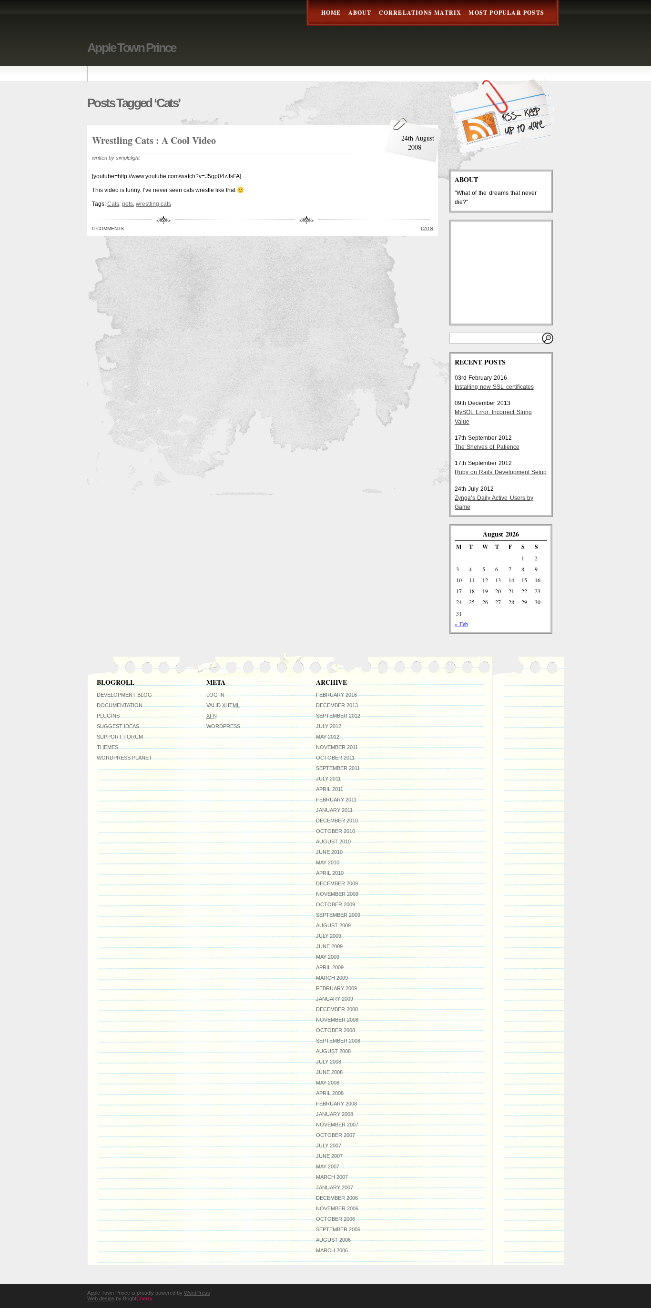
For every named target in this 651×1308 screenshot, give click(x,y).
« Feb (461, 624)
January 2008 (334, 1114)
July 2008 (328, 1062)
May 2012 (327, 737)
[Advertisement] (502, 272)
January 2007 (334, 1187)
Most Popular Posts (506, 13)
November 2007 (337, 1124)
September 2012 (338, 716)
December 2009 (337, 883)
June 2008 (329, 1072)
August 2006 (333, 1240)
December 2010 (337, 820)
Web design (100, 1298)
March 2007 (332, 1177)
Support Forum (120, 737)
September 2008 (338, 1041)
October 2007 (335, 1135)
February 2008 (336, 1103)
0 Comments (108, 228)
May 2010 (327, 862)
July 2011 (328, 778)
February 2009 (336, 988)
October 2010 (335, 831)
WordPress (223, 726)
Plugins (108, 716)
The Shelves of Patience (487, 447)
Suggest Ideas (118, 726)
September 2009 (338, 915)
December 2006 (337, 1198)
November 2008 (337, 1020)
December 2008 (337, 1009)
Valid (223, 705)
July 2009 (328, 936)
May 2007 (327, 1166)
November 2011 (337, 747)
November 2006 (337, 1208)
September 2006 (338, 1229)
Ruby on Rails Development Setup (501, 472)
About (360, 13)
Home (331, 13)
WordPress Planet (124, 757)
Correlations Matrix (420, 13)
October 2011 (335, 757)
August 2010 (333, 841)
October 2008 (335, 1030)
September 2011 (338, 768)
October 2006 (335, 1219)
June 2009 (329, 946)
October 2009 (335, 904)
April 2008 (330, 1093)
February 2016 (336, 695)
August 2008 (333, 1051)
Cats (113, 204)
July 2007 (328, 1145)
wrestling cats (153, 204)
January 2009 (334, 999)
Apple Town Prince (131, 48)
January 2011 (334, 810)
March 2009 (332, 978)
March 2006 (332, 1250)
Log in (215, 695)
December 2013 (337, 705)
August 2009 (333, 925)
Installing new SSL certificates (494, 387)
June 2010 (329, 852)
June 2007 (329, 1156)
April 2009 (330, 967)
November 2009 (337, 894)
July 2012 (328, 726)
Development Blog (124, 695)
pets (127, 204)
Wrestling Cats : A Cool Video (154, 140)
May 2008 (327, 1082)
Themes (107, 747)
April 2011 (329, 789)
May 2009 (327, 957)
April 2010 (330, 873)
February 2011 (336, 799)
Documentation (119, 705)
